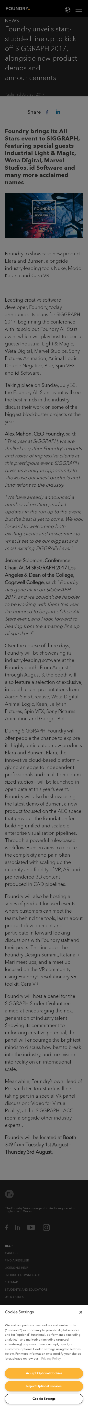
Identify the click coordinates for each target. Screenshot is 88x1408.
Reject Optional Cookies (44, 1386)
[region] (44, 1356)
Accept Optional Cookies (44, 1373)
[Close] (81, 1312)
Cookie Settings (44, 1398)
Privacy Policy (51, 1358)
